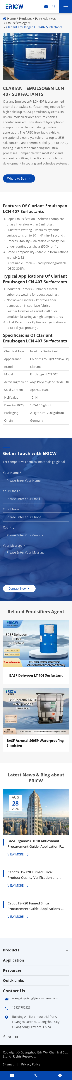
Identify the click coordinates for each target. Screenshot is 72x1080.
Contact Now (19, 589)
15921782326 (21, 1007)
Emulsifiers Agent (18, 23)
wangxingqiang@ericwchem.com (35, 998)
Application (13, 960)
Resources (12, 970)
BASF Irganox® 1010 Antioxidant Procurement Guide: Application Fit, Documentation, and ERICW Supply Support (36, 844)
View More (18, 854)
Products (25, 19)
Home (11, 19)
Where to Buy (19, 178)
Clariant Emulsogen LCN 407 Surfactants (34, 27)
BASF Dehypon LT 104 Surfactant (36, 675)
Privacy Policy (30, 1064)
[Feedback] (60, 1076)
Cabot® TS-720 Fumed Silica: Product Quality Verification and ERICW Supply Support (33, 875)
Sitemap (8, 1064)
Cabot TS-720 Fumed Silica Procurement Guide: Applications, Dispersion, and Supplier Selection (35, 906)
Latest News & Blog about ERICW (36, 778)
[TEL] (36, 1076)
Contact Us (14, 990)
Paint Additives (45, 19)
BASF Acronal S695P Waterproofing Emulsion (35, 743)
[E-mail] (12, 1076)
